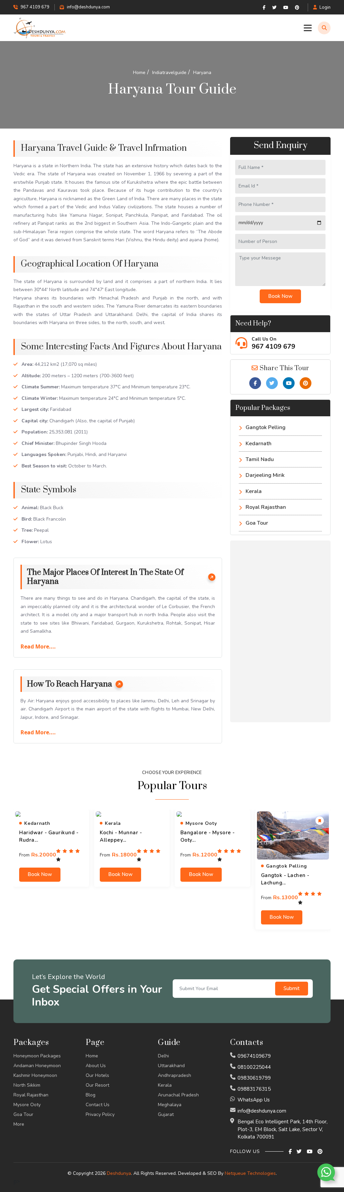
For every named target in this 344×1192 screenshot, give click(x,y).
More (18, 1124)
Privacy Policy (100, 1114)
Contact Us (98, 1104)
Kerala (254, 491)
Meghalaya (169, 1104)
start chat (285, 1145)
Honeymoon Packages (37, 1056)
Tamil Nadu (260, 459)
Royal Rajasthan (266, 507)
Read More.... (38, 646)
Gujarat (166, 1114)
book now (40, 874)
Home (92, 1056)
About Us (96, 1065)
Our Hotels (97, 1075)
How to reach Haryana (69, 684)
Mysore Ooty (27, 1104)
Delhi (163, 1056)
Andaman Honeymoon (37, 1065)
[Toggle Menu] (309, 28)
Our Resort (97, 1085)
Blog (90, 1095)
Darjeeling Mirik (265, 475)
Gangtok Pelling (266, 427)
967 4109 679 (273, 346)
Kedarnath (258, 443)
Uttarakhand (171, 1065)
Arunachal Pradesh (178, 1095)
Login (325, 7)
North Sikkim (26, 1085)
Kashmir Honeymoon (35, 1075)
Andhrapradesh (174, 1075)
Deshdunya (119, 1173)
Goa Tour (257, 523)
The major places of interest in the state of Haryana (105, 577)
